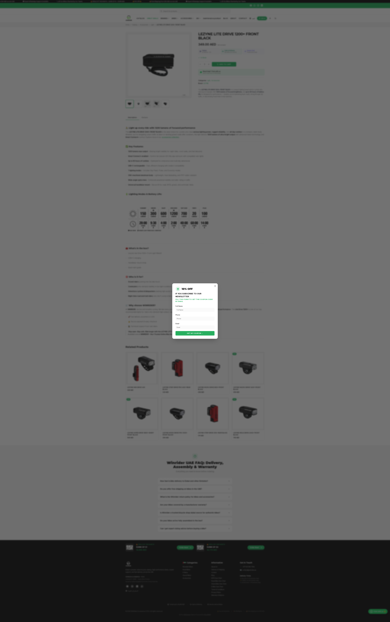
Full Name (179, 306)
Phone (178, 315)
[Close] (215, 286)
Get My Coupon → (195, 333)
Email (177, 323)
